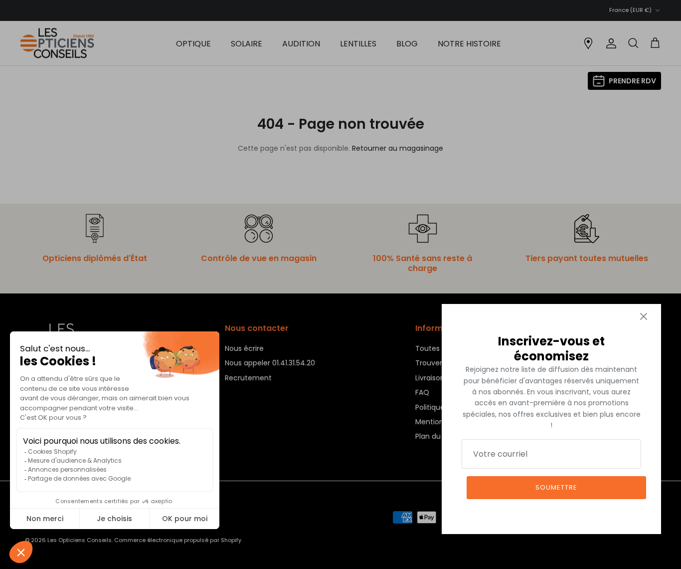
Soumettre (556, 487)
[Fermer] (644, 316)
